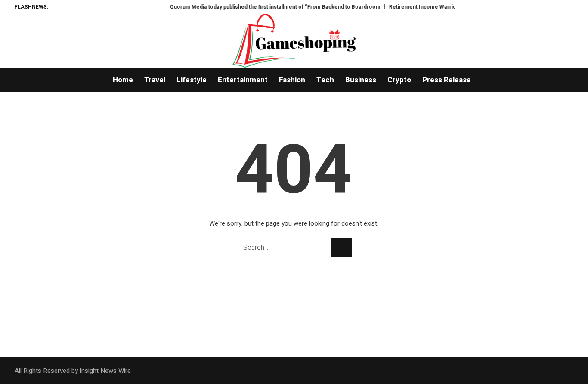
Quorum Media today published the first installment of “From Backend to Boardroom (264, 7)
